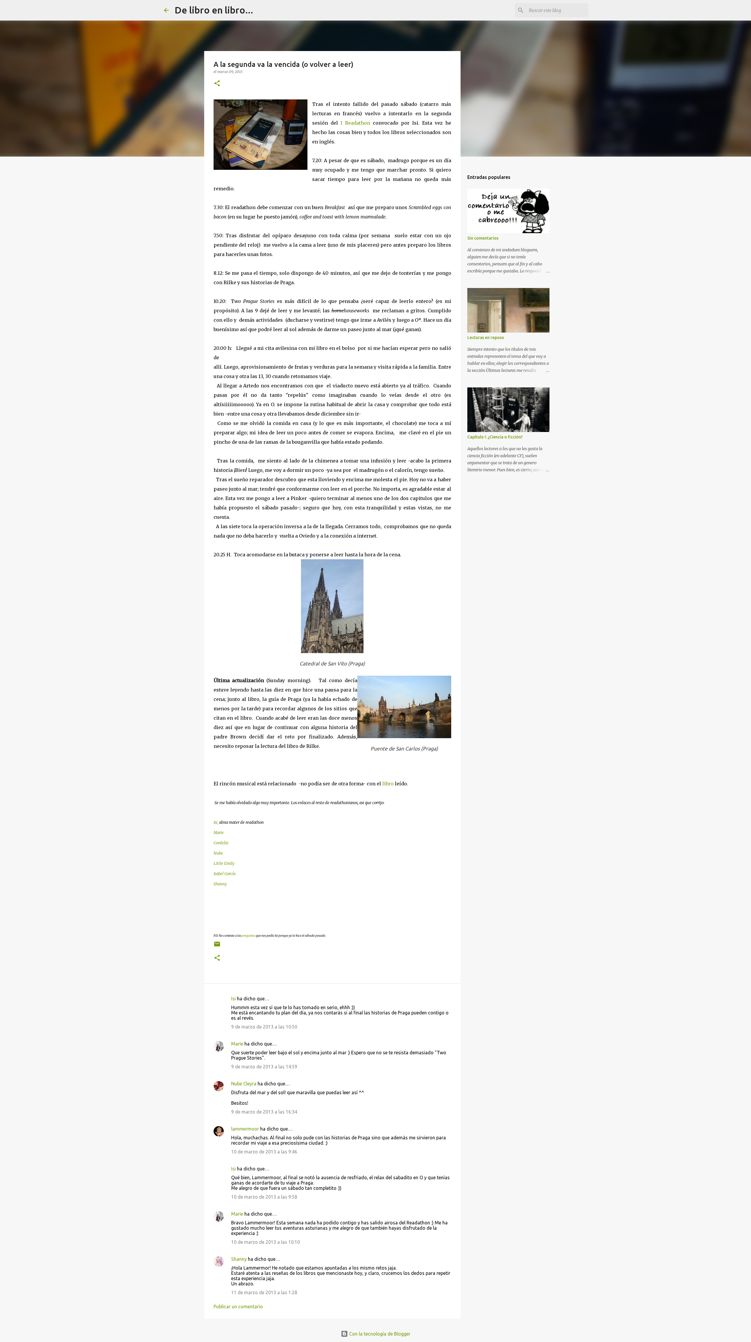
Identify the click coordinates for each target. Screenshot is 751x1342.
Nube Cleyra (243, 1083)
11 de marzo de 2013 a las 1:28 (264, 1292)
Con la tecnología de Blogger (379, 1333)
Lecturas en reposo (485, 337)
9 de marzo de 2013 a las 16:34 (264, 1111)
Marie (237, 1043)
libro (388, 784)
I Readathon (357, 123)
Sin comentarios (482, 238)
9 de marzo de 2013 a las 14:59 (264, 1066)
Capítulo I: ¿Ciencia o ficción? (495, 437)
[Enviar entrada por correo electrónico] (217, 946)
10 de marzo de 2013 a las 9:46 (264, 1151)
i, (217, 822)
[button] (217, 84)
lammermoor (245, 1128)
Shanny (239, 1259)
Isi (233, 998)
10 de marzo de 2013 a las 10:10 (265, 1242)
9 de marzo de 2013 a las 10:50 (264, 1026)
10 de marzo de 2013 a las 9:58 (264, 1196)
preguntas (248, 936)
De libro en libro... (214, 10)
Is (215, 822)
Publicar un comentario (238, 1306)
